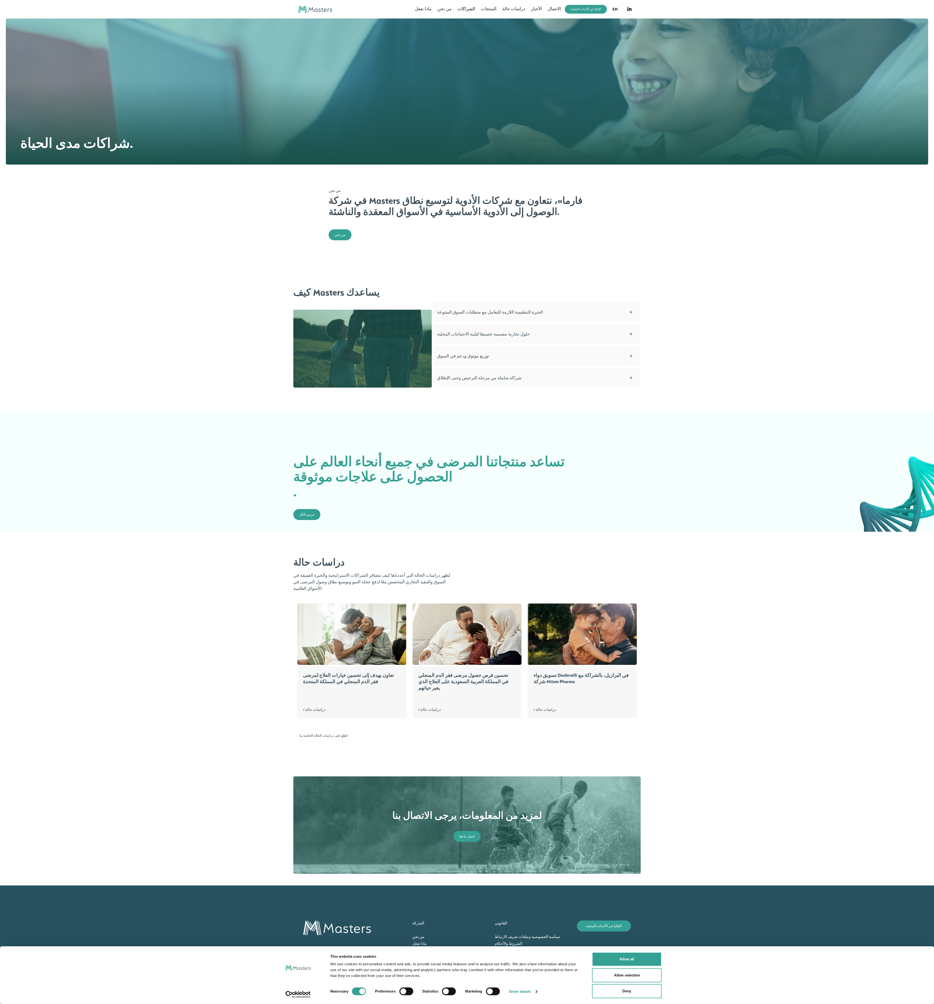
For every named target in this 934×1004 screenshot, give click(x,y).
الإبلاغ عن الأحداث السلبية (586, 9)
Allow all (627, 959)
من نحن (340, 235)
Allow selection (627, 975)
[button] (615, 9)
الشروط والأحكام (508, 943)
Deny (626, 991)
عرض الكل (306, 514)
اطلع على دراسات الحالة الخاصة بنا (323, 735)
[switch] (406, 991)
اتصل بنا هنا (467, 836)
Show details (520, 991)
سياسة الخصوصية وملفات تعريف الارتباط (527, 937)
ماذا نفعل (419, 943)
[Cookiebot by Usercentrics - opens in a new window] (298, 994)
